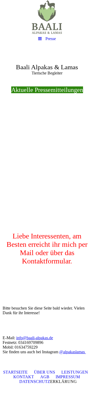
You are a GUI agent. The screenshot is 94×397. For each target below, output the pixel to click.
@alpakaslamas (72, 352)
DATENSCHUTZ (34, 381)
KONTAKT (23, 377)
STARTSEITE (15, 372)
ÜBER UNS (44, 372)
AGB (44, 377)
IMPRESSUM (68, 377)
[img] (47, 17)
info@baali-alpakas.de (34, 338)
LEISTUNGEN (74, 372)
